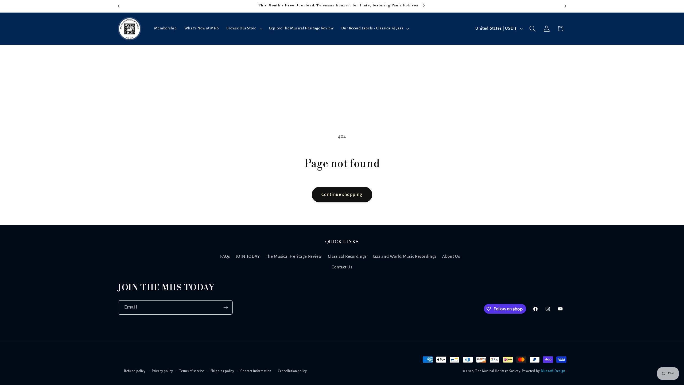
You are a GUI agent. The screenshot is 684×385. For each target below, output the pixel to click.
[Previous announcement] (119, 6)
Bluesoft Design (553, 371)
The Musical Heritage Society (497, 371)
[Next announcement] (565, 6)
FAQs (225, 256)
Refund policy (134, 371)
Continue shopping (341, 194)
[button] (244, 28)
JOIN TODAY (248, 256)
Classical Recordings (347, 256)
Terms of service (191, 371)
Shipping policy (222, 371)
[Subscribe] (226, 307)
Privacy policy (162, 371)
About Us (451, 256)
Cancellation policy (292, 371)
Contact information (255, 371)
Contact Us (342, 267)
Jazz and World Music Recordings (404, 256)
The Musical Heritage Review (294, 256)
